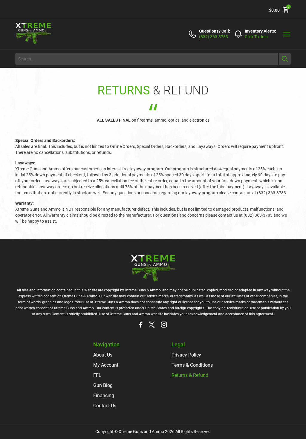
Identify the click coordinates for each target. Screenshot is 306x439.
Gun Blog (103, 385)
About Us (102, 355)
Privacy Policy (186, 355)
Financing (103, 395)
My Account (105, 365)
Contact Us (104, 406)
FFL (97, 375)
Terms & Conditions (192, 365)
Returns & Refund (190, 375)
